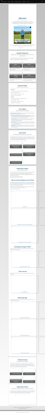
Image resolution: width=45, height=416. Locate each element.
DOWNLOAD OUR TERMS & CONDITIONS (26, 407)
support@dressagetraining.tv (23, 408)
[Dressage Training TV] (3, 1)
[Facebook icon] (22, 413)
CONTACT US (15, 407)
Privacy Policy (19, 407)
